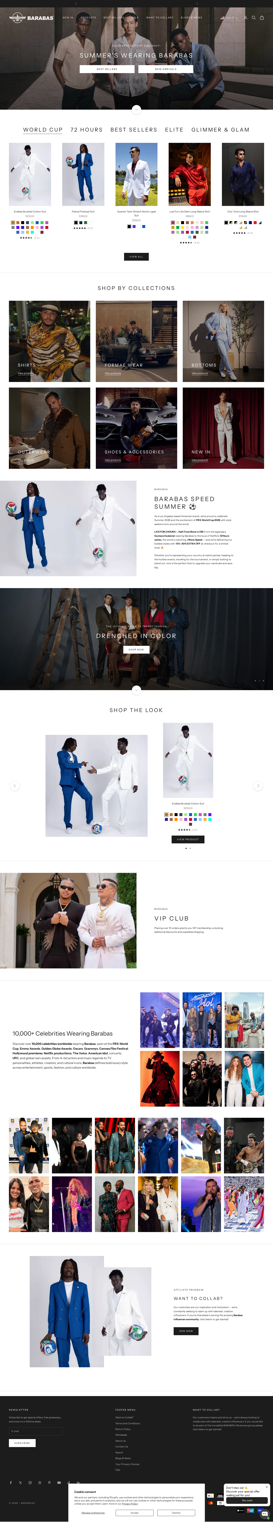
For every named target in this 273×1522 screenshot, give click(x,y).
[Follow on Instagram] (30, 1483)
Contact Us (121, 1446)
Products (88, 17)
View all (136, 256)
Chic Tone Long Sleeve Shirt (243, 211)
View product (188, 839)
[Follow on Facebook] (11, 1483)
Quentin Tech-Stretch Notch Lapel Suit (136, 213)
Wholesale (121, 1435)
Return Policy (123, 1429)
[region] (136, 639)
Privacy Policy (130, 1503)
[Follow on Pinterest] (49, 1483)
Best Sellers (114, 17)
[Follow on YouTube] (59, 1483)
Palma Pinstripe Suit (83, 211)
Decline (176, 1512)
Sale (135, 17)
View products (26, 373)
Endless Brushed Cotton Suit (30, 211)
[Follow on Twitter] (20, 1483)
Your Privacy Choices (127, 1464)
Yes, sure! (247, 1500)
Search (119, 1452)
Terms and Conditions (127, 1423)
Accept (135, 1512)
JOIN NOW (186, 1331)
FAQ (117, 1470)
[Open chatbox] (265, 1514)
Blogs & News (191, 17)
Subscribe (22, 1443)
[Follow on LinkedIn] (78, 1483)
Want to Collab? (159, 17)
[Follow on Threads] (40, 1483)
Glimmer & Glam (220, 130)
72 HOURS (87, 130)
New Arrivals (166, 69)
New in (68, 17)
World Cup (43, 130)
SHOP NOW (136, 662)
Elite (174, 130)
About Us (120, 1440)
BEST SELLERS (107, 69)
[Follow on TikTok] (69, 1483)
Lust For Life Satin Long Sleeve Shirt (190, 211)
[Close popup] (267, 1487)
